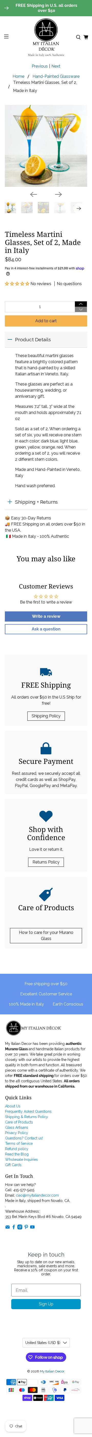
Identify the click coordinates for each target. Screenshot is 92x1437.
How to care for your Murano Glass (46, 935)
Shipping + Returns (36, 502)
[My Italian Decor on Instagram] (19, 1228)
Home (18, 76)
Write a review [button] (46, 616)
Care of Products (19, 1122)
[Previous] (33, 194)
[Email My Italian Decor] (7, 1228)
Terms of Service (19, 1143)
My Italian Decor (52, 1371)
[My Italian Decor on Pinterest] (26, 1228)
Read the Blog (17, 1154)
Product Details (33, 339)
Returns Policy (46, 862)
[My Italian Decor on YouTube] (32, 1228)
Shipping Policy (46, 716)
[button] (17, 283)
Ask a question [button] (46, 629)
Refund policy (16, 1149)
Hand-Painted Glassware (55, 76)
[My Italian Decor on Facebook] (13, 1228)
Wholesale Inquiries (21, 1159)
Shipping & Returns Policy (26, 1117)
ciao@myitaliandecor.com (37, 1195)
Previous (40, 66)
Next (55, 66)
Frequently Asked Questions (28, 1111)
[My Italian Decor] (46, 37)
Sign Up (46, 1304)
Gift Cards (13, 1165)
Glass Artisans (16, 1127)
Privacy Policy (16, 1133)
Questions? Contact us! (24, 1138)
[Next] (58, 194)
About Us (12, 1106)
